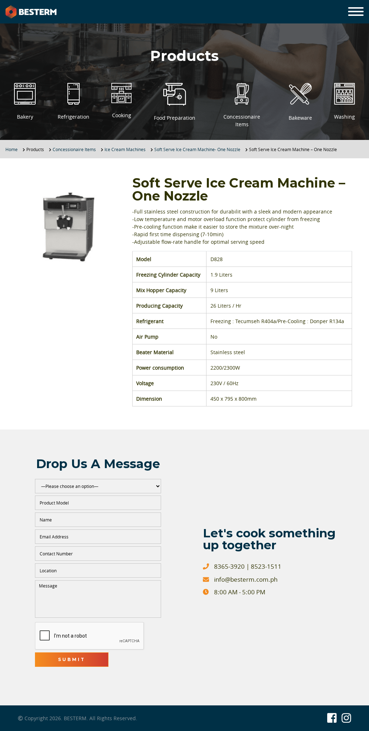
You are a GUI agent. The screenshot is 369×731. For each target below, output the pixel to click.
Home (11, 149)
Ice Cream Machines (125, 149)
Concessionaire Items (74, 149)
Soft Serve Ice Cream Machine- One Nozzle (197, 149)
